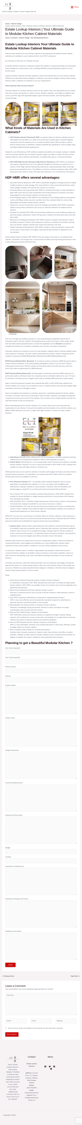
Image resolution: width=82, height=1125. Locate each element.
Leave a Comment (11, 38)
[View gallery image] (8, 6)
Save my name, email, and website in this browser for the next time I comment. (35, 1028)
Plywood (59, 344)
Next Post (75, 976)
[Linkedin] (51, 1069)
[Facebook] (45, 1066)
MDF (37, 137)
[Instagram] (54, 1066)
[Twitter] (50, 1066)
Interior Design (24, 38)
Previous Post (8, 976)
